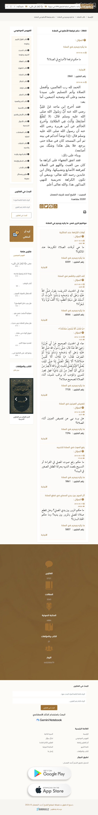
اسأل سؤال (49, 738)
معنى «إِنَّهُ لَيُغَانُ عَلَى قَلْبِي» (21, 263)
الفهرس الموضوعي (19, 255)
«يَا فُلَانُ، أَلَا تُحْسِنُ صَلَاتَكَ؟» (71, 329)
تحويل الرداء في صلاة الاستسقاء (23, 332)
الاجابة (44, 267)
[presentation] (16, 398)
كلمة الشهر (84, 746)
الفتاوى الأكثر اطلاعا (46, 742)
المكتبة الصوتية (48, 746)
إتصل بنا (50, 751)
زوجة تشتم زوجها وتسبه (22, 273)
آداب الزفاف (27, 283)
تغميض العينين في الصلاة (72, 404)
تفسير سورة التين (25, 342)
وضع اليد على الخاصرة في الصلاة (22, 352)
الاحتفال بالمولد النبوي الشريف (23, 293)
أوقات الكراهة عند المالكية (72, 233)
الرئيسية (90, 16)
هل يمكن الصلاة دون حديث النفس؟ (21, 322)
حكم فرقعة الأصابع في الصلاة (44, 16)
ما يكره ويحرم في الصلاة (65, 16)
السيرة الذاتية (48, 733)
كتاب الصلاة (81, 16)
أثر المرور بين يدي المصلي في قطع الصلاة (65, 496)
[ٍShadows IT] (42, 809)
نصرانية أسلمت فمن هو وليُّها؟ (22, 313)
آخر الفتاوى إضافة (82, 742)
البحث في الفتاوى (21, 215)
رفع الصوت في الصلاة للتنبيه (71, 447)
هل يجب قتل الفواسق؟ (22, 303)
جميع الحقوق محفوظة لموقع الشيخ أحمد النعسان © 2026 (49, 805)
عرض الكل (16, 370)
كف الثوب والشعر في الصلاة (71, 276)
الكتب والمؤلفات (82, 751)
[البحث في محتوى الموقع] (40, 6)
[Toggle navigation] (5, 5)
